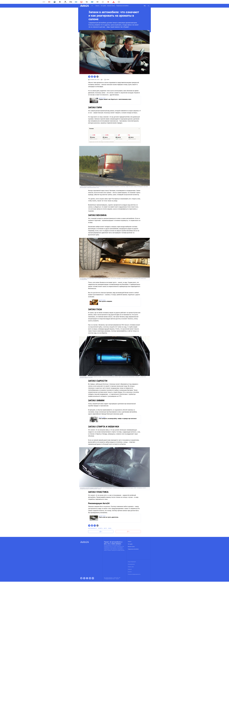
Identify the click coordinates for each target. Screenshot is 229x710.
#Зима (109, 528)
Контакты (130, 571)
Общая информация (132, 561)
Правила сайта (131, 566)
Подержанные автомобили (122, 5)
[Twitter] (84, 578)
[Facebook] (81, 578)
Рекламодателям (131, 564)
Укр (145, 5)
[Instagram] (93, 578)
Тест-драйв (103, 5)
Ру (148, 5)
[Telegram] (90, 578)
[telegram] (89, 77)
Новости (97, 5)
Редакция (130, 569)
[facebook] (92, 77)
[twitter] (95, 77)
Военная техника (111, 5)
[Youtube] (87, 578)
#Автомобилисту (92, 528)
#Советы (100, 528)
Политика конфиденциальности (134, 574)
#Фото (105, 528)
